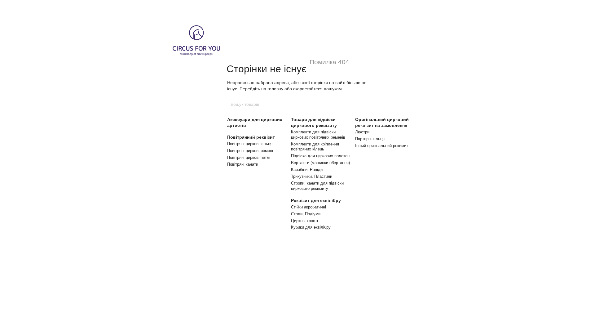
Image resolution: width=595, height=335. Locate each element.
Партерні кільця (370, 138)
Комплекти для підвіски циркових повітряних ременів (318, 135)
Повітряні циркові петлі (248, 157)
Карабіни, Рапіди (307, 169)
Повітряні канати (242, 164)
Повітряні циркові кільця (249, 143)
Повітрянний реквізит (251, 137)
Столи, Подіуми (305, 214)
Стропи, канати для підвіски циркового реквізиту (317, 186)
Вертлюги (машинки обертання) (320, 162)
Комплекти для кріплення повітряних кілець (315, 147)
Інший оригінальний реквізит (381, 145)
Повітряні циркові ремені (250, 150)
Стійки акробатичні (308, 207)
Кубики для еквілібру (311, 227)
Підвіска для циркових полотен (320, 156)
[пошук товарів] (365, 104)
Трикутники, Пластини (311, 176)
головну (275, 88)
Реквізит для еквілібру (316, 200)
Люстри (362, 132)
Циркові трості (304, 220)
